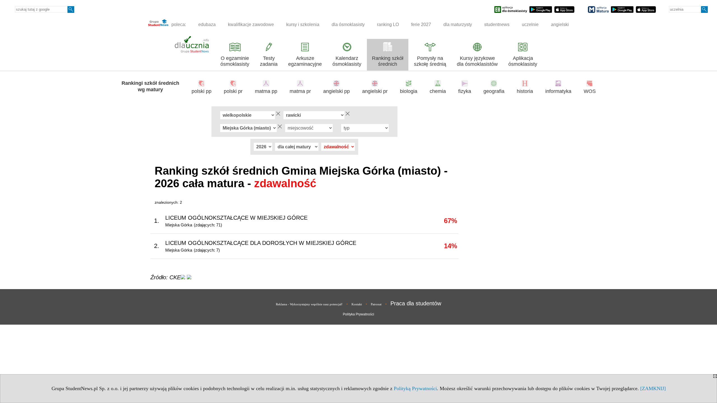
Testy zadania (269, 61)
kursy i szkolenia (302, 24)
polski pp (201, 91)
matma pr (300, 91)
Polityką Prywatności (415, 388)
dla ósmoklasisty (348, 24)
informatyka (558, 91)
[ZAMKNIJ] (653, 388)
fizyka (464, 91)
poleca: (178, 24)
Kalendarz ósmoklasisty (346, 61)
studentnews (496, 24)
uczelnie (530, 24)
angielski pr (375, 91)
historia (525, 91)
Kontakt (356, 304)
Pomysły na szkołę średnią (430, 61)
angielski (560, 24)
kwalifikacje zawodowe (251, 24)
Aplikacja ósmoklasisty (522, 61)
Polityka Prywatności (358, 314)
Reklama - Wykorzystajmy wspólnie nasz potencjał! (309, 304)
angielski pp (336, 91)
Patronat (376, 304)
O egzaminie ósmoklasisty (234, 61)
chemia (438, 91)
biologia (408, 91)
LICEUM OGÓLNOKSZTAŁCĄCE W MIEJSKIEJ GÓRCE (236, 218)
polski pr (233, 91)
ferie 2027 (421, 24)
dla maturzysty (457, 24)
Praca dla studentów (415, 303)
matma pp (266, 91)
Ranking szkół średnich (387, 61)
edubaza (207, 24)
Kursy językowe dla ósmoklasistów (477, 61)
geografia (493, 91)
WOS (590, 91)
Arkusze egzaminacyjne (305, 61)
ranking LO (388, 24)
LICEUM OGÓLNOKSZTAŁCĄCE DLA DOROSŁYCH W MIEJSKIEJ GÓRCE (260, 243)
